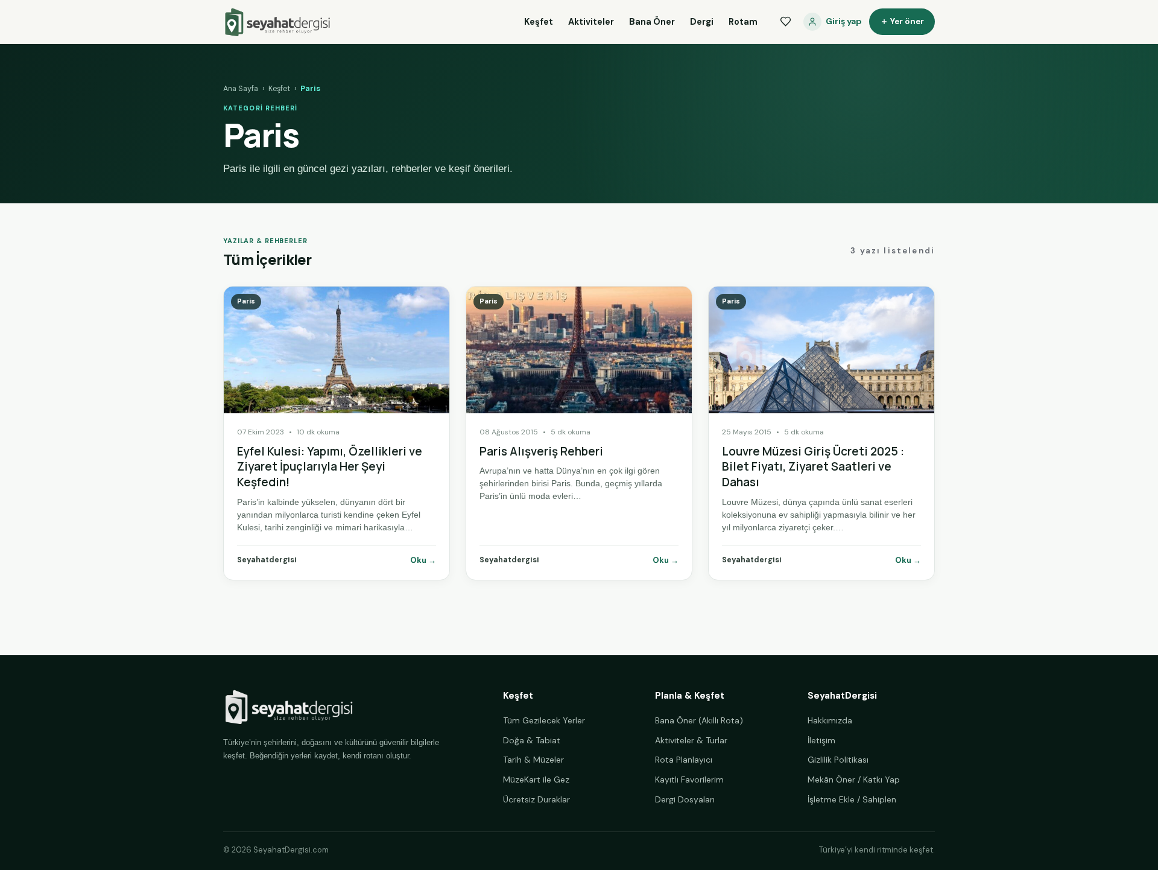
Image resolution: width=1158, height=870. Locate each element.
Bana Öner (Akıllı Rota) (699, 720)
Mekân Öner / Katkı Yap (854, 779)
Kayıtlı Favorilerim (689, 779)
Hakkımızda (830, 720)
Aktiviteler (591, 21)
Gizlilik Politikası (838, 759)
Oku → (423, 560)
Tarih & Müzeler (533, 759)
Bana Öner (652, 21)
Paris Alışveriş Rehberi (541, 451)
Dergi (701, 21)
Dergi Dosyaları (685, 799)
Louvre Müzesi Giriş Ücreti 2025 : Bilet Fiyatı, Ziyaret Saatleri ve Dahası (813, 466)
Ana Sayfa (240, 89)
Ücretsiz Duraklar (536, 799)
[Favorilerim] (785, 22)
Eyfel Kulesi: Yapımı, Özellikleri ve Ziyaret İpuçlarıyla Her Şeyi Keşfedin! (329, 466)
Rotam (743, 21)
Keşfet (538, 21)
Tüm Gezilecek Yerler (544, 720)
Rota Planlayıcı (683, 759)
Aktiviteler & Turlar (691, 740)
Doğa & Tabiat (531, 740)
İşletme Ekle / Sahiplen (852, 799)
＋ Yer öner (902, 21)
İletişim (821, 740)
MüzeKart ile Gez (536, 779)
